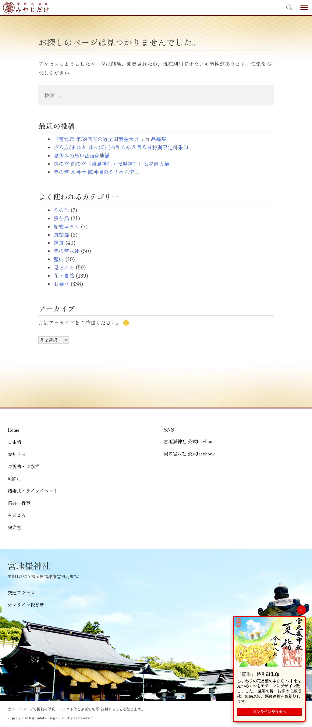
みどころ (17, 515)
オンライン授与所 (26, 604)
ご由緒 (14, 442)
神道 (59, 242)
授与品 (61, 218)
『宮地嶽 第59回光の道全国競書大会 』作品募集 (110, 139)
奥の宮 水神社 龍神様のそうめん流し (97, 172)
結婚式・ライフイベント (33, 490)
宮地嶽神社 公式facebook (189, 441)
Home (14, 429)
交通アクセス (21, 592)
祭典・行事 (19, 503)
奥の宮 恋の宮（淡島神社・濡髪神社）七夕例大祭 (111, 163)
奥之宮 (14, 527)
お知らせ (17, 454)
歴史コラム (67, 226)
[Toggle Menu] (304, 7)
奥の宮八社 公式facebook (189, 453)
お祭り (61, 283)
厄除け (14, 478)
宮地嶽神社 (26, 8)
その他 (61, 210)
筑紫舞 (61, 234)
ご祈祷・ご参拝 (24, 466)
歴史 (59, 259)
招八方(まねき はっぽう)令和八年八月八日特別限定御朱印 (121, 147)
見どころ (64, 267)
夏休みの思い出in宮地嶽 (82, 155)
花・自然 (64, 275)
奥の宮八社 (67, 251)
